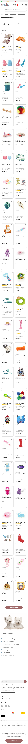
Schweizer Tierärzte (8, 655)
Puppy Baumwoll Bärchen (21, 189)
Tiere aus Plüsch (19, 46)
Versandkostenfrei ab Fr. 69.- (11, 644)
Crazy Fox (18, 212)
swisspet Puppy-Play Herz (8, 284)
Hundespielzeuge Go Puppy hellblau (10, 474)
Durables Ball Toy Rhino (21, 426)
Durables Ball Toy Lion (20, 592)
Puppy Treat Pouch (6, 93)
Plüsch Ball (18, 117)
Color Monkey (5, 259)
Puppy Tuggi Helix (6, 307)
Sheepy (3, 355)
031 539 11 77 (7, 696)
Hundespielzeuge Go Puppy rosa (9, 569)
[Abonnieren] (25, 681)
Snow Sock (18, 545)
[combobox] (15, 9)
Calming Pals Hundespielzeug (8, 46)
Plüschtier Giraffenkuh (7, 236)
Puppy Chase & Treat (6, 212)
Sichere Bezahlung (8, 647)
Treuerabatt (6, 652)
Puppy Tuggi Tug (19, 164)
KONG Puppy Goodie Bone (22, 93)
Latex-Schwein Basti (20, 332)
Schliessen (14, 740)
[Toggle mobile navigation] (2, 9)
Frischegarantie (7, 650)
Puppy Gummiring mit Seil (7, 403)
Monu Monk (18, 284)
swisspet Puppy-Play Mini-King (9, 522)
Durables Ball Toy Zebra (21, 378)
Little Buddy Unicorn (6, 141)
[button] (19, 5)
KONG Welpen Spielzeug (7, 70)
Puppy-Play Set (5, 188)
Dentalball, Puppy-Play (7, 117)
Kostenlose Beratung (9, 639)
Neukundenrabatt (8, 633)
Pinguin (3, 426)
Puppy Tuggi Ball (5, 378)
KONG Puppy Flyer (6, 164)
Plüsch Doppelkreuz (20, 403)
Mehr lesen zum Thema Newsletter (8, 692)
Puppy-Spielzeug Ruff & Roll (22, 355)
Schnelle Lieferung (8, 641)
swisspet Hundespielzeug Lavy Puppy (10, 331)
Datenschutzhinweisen (16, 736)
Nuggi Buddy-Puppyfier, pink (8, 497)
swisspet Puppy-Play (20, 498)
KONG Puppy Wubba (20, 70)
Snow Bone (18, 450)
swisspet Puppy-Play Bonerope (9, 450)
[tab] (14, 662)
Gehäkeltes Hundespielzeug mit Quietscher (11, 545)
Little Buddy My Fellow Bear (22, 141)
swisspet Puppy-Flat (20, 522)
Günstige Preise (7, 636)
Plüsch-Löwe (5, 593)
